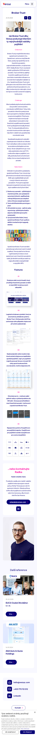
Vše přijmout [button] (27, 732)
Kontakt (18, 708)
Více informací (25, 729)
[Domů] (7, 4)
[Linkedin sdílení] (29, 17)
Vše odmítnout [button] (10, 732)
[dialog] (18, 723)
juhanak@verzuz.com (18, 502)
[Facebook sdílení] (25, 17)
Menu (27, 4)
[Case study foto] (18, 26)
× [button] (35, 712)
